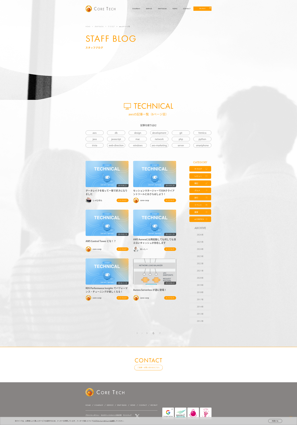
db (116, 133)
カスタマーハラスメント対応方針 (111, 415)
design (137, 133)
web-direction (116, 145)
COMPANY (136, 9)
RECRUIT (202, 8)
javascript (116, 139)
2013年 (200, 314)
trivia (94, 145)
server (181, 145)
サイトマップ (127, 415)
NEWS (175, 9)
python (202, 139)
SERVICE (149, 9)
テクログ (111, 26)
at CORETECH (199, 219)
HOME (88, 26)
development (159, 133)
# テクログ (122, 200)
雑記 (196, 183)
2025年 (200, 242)
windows (137, 145)
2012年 (200, 321)
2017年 (200, 299)
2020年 (200, 278)
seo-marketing (159, 145)
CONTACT (187, 9)
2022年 (200, 263)
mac (138, 139)
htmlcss (202, 133)
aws (95, 133)
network (159, 139)
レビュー (198, 176)
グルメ (197, 190)
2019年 (200, 285)
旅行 (196, 198)
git (180, 133)
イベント (198, 205)
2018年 (200, 292)
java (95, 139)
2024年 (200, 249)
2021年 (200, 271)
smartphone (202, 145)
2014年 (200, 307)
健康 (196, 212)
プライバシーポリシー (92, 415)
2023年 (200, 256)
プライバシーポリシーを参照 (104, 421)
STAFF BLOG (162, 9)
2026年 (200, 235)
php (181, 139)
